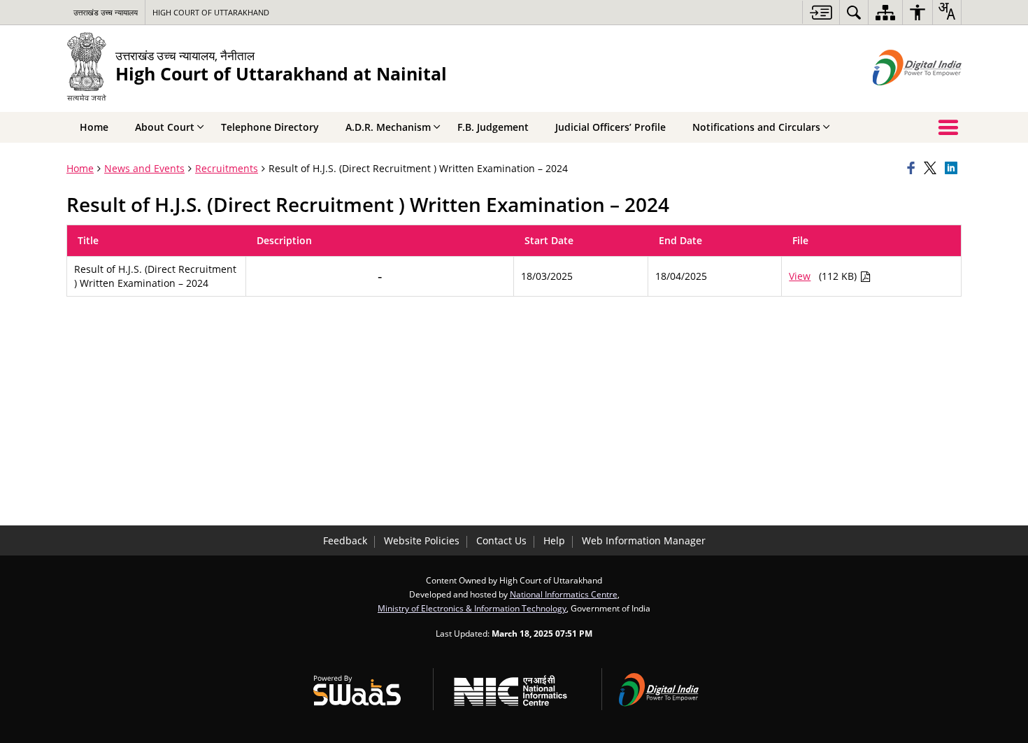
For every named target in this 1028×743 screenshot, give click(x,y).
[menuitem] (854, 12)
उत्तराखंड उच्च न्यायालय (105, 12)
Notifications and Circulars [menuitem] (756, 127)
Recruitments (226, 168)
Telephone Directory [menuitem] (270, 127)
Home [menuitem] (94, 127)
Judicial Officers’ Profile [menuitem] (610, 127)
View (800, 276)
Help (554, 540)
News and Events (144, 168)
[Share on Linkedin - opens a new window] (953, 168)
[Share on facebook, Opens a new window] (913, 168)
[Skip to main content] (820, 12)
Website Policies (421, 540)
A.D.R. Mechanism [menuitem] (388, 127)
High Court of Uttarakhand (210, 12)
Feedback (345, 540)
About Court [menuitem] (164, 127)
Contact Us (501, 540)
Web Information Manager (644, 540)
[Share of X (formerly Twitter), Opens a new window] (932, 168)
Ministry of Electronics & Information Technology (472, 608)
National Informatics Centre (563, 594)
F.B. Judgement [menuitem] (493, 127)
